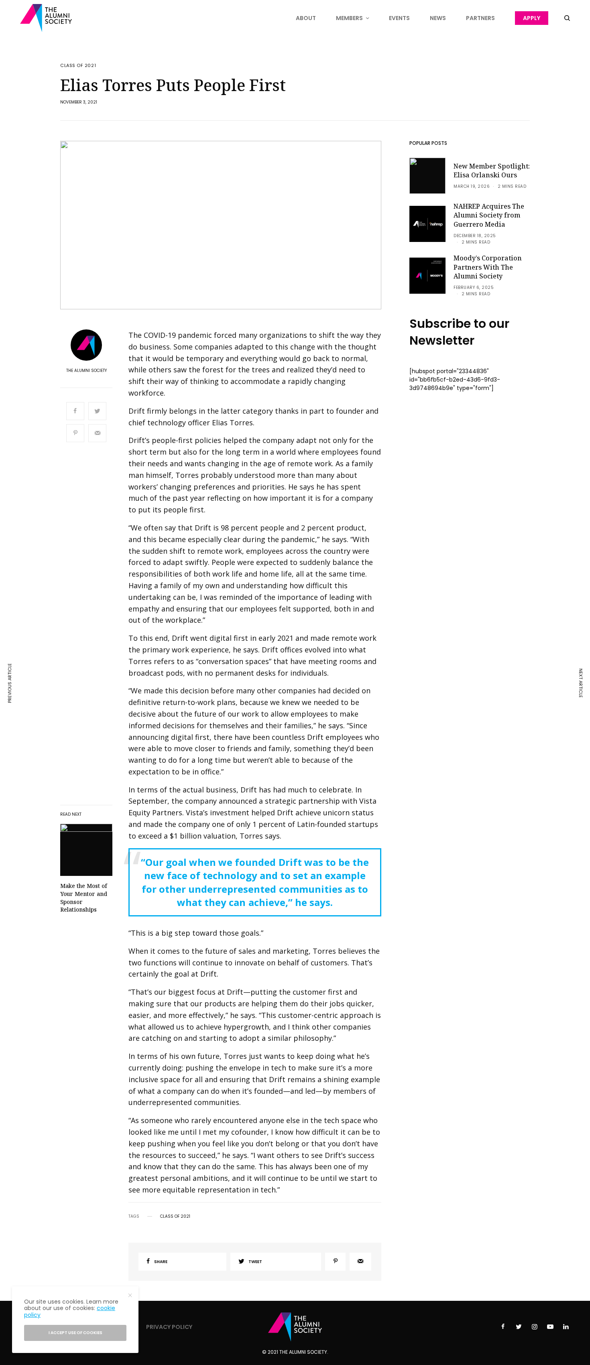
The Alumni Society (86, 371)
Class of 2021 (78, 65)
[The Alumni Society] (46, 18)
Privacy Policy (169, 1327)
